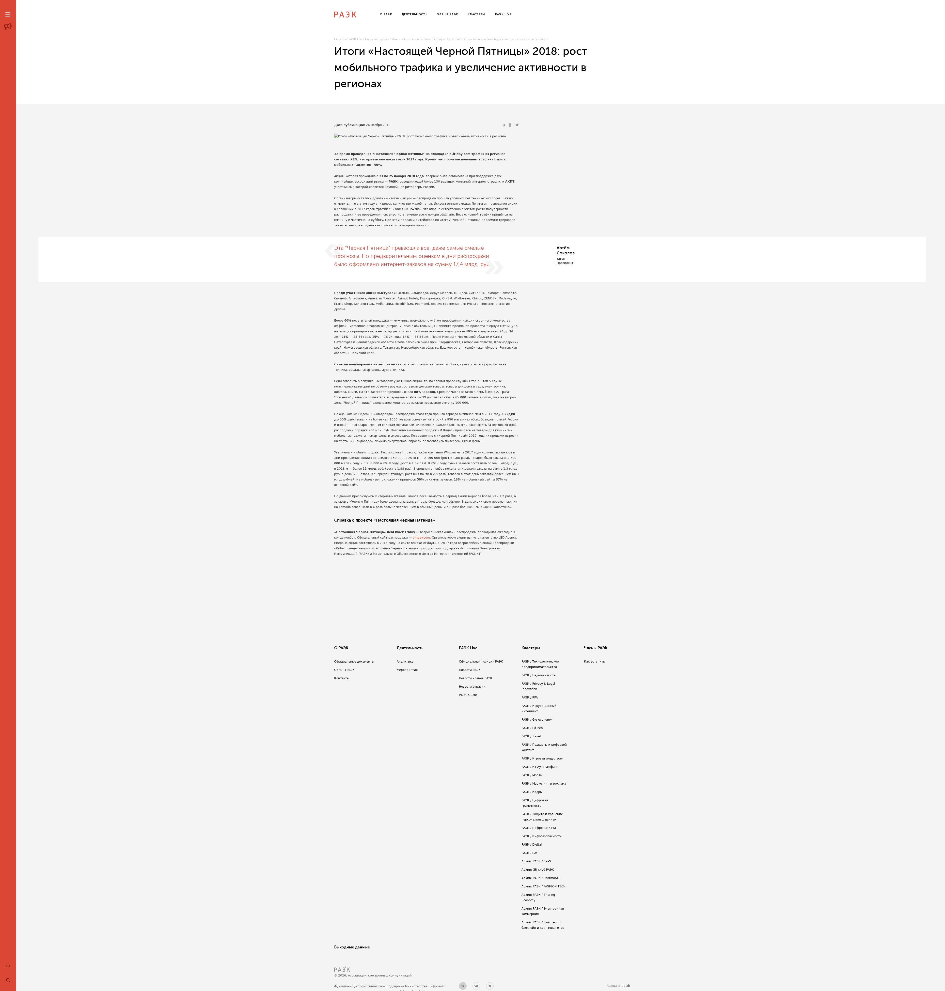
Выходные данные (352, 947)
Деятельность (410, 648)
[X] (517, 125)
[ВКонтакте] (504, 125)
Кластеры (530, 648)
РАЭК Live (355, 39)
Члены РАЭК (595, 648)
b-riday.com (421, 537)
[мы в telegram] (490, 986)
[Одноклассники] (510, 125)
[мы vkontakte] (476, 986)
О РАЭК (341, 648)
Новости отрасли (377, 39)
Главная (340, 39)
